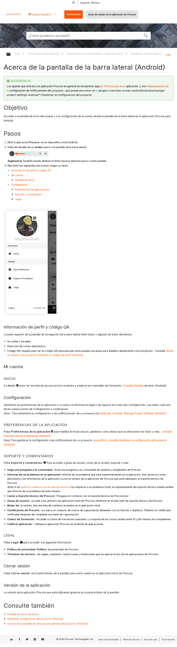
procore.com (14, 14)
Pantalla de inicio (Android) (23, 614)
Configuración (19, 184)
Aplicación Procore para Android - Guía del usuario (95, 53)
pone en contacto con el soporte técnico (45, 487)
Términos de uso (131, 639)
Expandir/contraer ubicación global (168, 53)
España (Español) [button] (41, 14)
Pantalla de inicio (24, 180)
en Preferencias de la (112, 86)
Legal (18, 199)
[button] (146, 35)
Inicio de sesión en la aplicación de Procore (112, 14)
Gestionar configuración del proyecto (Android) (35, 618)
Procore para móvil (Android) (44, 53)
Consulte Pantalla (133, 385)
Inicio (17, 53)
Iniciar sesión (168, 639)
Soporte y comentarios (28, 194)
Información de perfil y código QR (31, 170)
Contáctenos (73, 14)
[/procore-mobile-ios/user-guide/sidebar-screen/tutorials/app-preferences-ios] (125, 86)
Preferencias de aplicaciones (32, 189)
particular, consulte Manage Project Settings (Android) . (133, 413)
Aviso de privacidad (108, 639)
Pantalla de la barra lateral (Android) (151, 53)
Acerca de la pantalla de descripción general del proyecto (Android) (47, 623)
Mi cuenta (17, 175)
